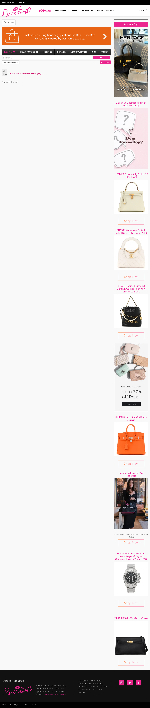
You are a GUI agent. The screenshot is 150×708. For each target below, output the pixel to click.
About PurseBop (8, 3)
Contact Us (22, 3)
